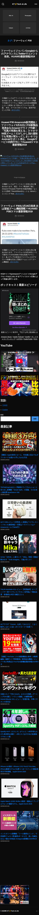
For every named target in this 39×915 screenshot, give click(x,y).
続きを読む (16, 110)
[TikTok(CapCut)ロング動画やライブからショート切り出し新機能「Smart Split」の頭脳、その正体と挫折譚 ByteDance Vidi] (19, 474)
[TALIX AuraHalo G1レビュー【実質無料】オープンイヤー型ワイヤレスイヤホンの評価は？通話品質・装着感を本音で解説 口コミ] (19, 576)
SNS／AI (11, 15)
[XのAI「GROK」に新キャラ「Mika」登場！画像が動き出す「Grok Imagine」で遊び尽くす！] (19, 543)
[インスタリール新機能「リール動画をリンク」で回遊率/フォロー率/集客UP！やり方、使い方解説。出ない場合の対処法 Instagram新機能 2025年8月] (19, 820)
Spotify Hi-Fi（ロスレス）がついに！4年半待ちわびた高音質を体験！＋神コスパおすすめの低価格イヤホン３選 (18, 734)
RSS (35, 339)
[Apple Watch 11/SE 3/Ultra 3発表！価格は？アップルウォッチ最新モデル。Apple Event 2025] (19, 788)
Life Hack (28, 27)
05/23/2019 (21, 61)
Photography (28, 15)
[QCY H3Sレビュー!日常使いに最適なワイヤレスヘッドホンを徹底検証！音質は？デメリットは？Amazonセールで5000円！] (19, 508)
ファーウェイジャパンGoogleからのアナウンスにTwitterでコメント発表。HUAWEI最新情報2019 (19, 53)
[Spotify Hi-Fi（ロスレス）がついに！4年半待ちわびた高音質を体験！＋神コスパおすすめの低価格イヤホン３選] (19, 718)
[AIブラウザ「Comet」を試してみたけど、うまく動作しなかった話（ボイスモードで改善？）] (19, 611)
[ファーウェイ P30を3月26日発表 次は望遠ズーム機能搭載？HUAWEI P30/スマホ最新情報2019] (19, 233)
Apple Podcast (18, 337)
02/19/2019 (21, 216)
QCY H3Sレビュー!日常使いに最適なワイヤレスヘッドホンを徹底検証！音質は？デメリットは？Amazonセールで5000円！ (19, 524)
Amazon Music (6, 337)
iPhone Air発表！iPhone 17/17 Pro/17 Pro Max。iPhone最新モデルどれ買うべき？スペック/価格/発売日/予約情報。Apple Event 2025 (19, 769)
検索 (1, 415)
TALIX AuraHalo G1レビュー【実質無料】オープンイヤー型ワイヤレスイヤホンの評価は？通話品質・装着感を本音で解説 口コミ (18, 591)
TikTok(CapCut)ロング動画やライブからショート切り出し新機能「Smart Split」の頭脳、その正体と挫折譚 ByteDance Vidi (18, 489)
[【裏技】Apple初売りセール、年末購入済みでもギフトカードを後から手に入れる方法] (19, 441)
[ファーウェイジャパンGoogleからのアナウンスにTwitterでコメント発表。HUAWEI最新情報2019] (19, 77)
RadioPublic (28, 339)
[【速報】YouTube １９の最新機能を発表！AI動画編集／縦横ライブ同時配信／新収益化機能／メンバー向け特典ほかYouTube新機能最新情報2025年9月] (19, 643)
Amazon (22, 177)
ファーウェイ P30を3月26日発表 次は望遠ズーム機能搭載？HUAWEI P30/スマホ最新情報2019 (19, 208)
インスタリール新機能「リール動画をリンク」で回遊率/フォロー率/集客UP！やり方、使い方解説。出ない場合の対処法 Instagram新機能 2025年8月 (19, 836)
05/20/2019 (21, 149)
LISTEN (19, 339)
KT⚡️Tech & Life (19, 4)
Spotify (27, 337)
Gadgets (11, 27)
